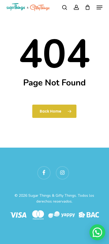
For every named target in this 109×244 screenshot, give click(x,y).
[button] (99, 7)
